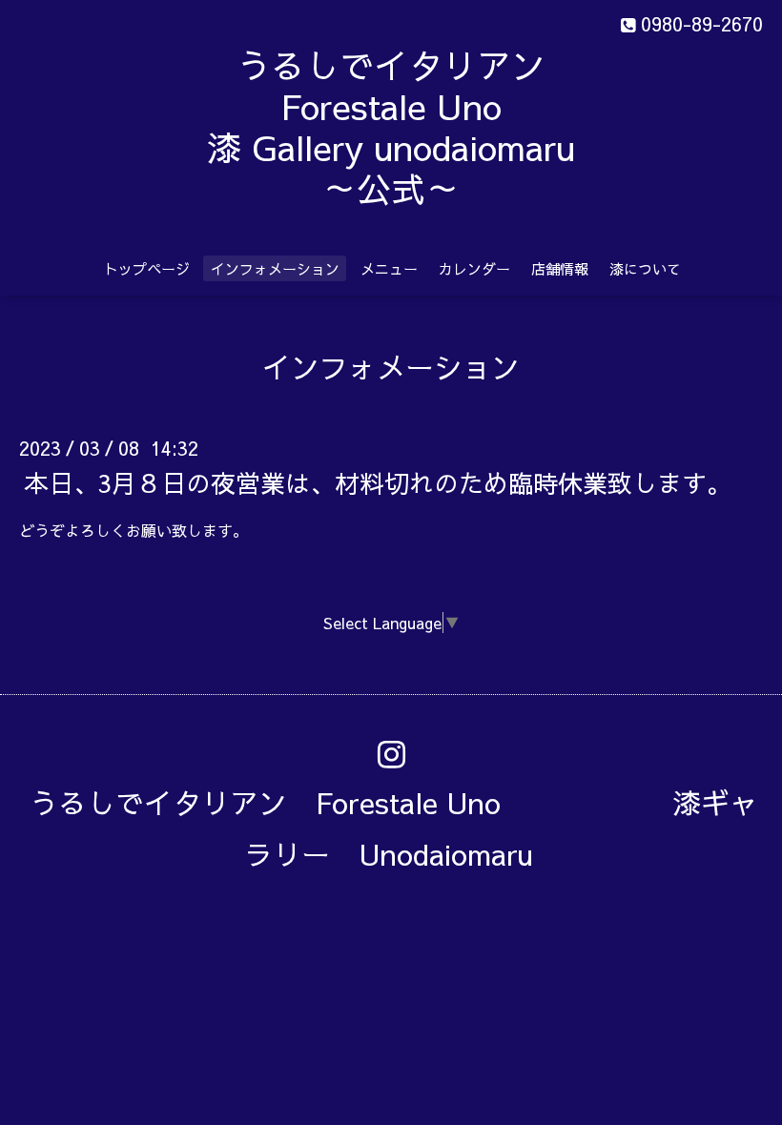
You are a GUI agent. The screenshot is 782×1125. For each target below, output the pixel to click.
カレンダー (474, 268)
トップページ (147, 268)
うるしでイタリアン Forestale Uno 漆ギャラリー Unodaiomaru (394, 828)
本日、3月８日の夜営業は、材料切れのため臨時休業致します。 (377, 481)
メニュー (389, 268)
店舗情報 (559, 268)
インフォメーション (275, 268)
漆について (645, 268)
